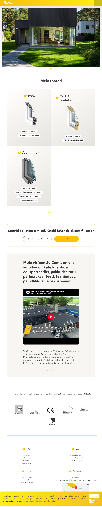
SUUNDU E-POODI (52, 212)
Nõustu (94, 496)
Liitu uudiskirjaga (75, 455)
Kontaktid (26, 460)
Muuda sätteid (92, 501)
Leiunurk (26, 480)
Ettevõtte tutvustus (53, 370)
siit (53, 501)
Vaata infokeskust (68, 239)
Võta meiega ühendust (39, 239)
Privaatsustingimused (76, 458)
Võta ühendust (26, 463)
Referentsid (26, 458)
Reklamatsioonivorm (26, 483)
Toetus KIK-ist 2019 (75, 460)
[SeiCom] (9, 3)
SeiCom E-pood (26, 477)
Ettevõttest (26, 455)
